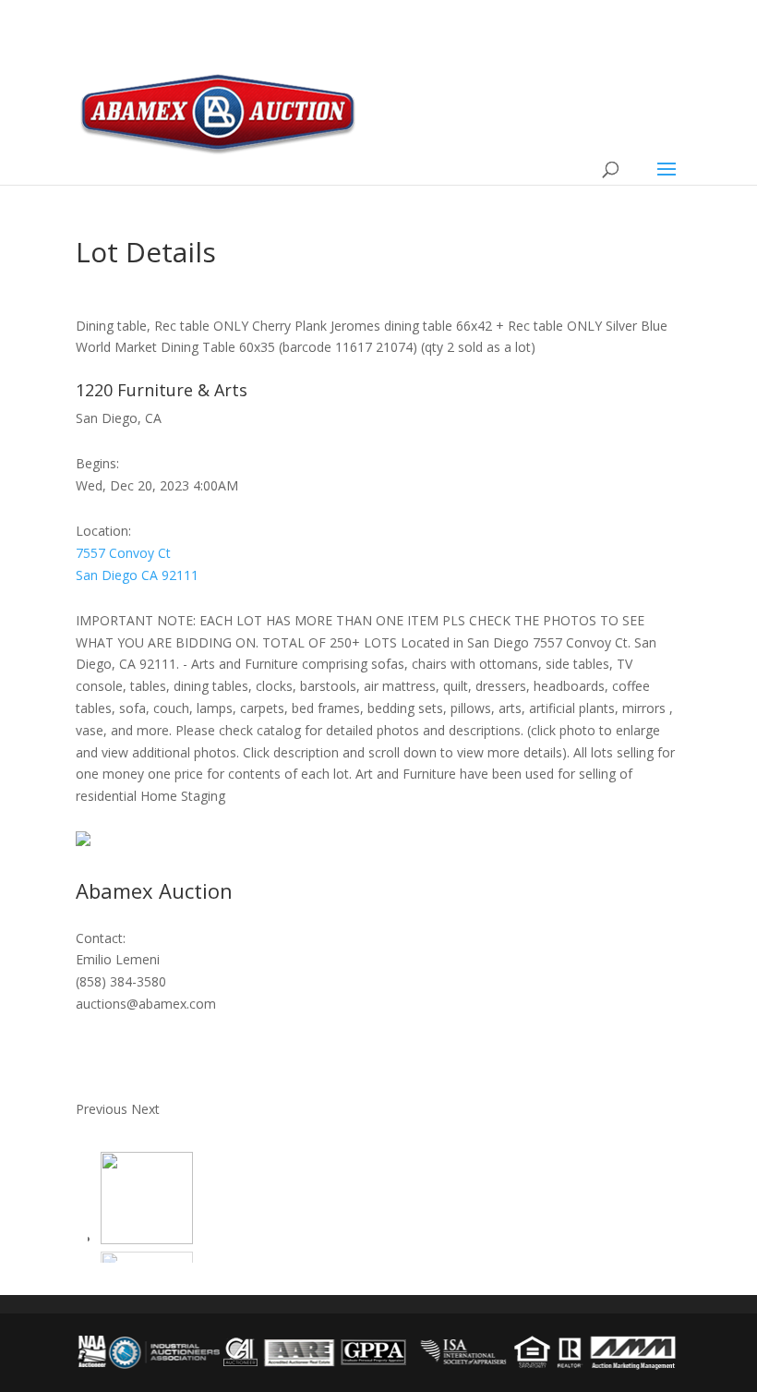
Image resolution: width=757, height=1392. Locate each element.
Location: (103, 530)
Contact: (101, 938)
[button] (103, 1109)
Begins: (97, 463)
